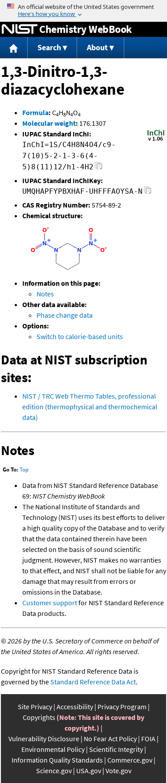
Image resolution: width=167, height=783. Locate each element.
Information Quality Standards (57, 759)
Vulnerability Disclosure (43, 738)
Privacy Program (122, 706)
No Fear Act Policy (110, 738)
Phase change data (65, 315)
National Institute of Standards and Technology (19, 29)
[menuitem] (14, 48)
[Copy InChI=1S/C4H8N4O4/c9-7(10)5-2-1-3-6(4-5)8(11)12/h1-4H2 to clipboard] (98, 168)
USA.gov (88, 770)
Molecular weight (49, 123)
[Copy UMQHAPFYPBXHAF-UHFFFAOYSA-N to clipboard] (147, 193)
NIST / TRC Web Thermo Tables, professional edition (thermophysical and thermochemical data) (89, 407)
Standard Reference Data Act (93, 681)
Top (24, 469)
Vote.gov (118, 770)
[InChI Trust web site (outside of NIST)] (156, 140)
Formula (35, 112)
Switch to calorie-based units (80, 336)
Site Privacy (35, 706)
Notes (45, 293)
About (97, 47)
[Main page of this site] (14, 48)
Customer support (49, 602)
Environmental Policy (53, 749)
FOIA (148, 738)
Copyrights (39, 717)
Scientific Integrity (116, 749)
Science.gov (54, 770)
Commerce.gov (129, 759)
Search (49, 47)
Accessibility (75, 706)
